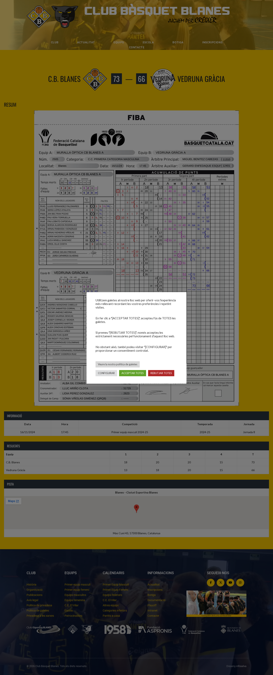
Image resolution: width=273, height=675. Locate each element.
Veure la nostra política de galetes (117, 364)
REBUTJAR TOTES (161, 373)
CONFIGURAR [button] (106, 373)
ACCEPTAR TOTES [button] (133, 373)
